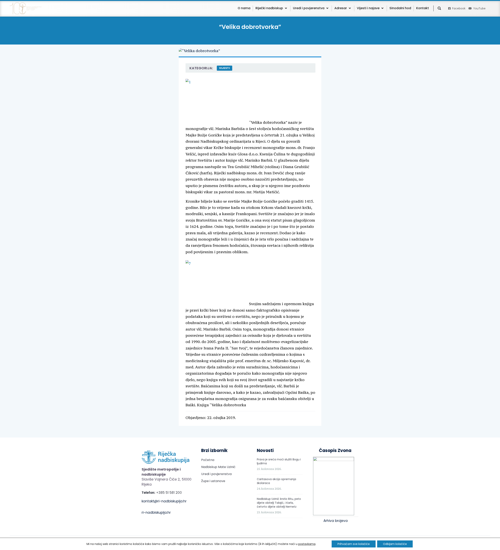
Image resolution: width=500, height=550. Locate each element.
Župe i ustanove (213, 481)
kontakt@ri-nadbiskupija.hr (164, 501)
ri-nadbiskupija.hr (156, 512)
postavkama (306, 544)
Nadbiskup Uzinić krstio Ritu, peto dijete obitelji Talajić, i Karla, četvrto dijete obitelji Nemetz (279, 503)
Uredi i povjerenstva (216, 474)
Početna (207, 460)
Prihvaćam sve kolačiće (354, 544)
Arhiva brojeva (335, 520)
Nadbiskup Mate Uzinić (218, 467)
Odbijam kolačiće (395, 544)
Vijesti (224, 68)
